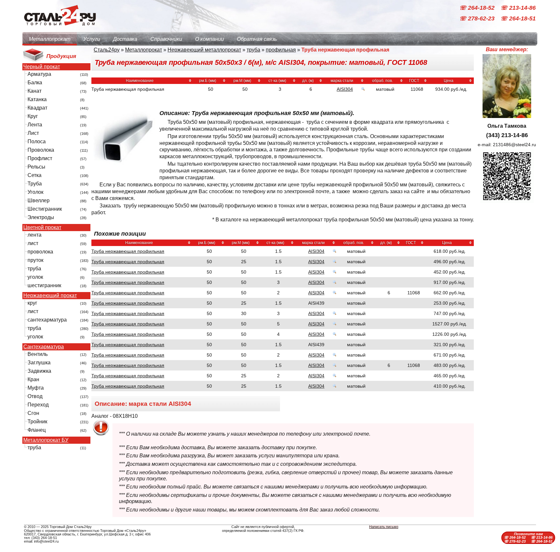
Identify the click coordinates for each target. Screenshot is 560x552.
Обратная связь (257, 39)
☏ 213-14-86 (518, 8)
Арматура (39, 74)
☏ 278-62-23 (477, 19)
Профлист (40, 158)
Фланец (37, 430)
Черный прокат (41, 66)
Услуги (91, 39)
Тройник (37, 421)
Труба (35, 183)
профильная (281, 50)
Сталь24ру (107, 50)
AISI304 (345, 89)
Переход (38, 404)
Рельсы (36, 167)
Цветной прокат (42, 227)
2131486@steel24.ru (514, 144)
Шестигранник (45, 209)
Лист (33, 133)
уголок (35, 277)
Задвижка (39, 371)
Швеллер (39, 200)
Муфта (36, 388)
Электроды (41, 217)
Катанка (37, 99)
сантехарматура (47, 320)
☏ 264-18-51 (518, 19)
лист (33, 243)
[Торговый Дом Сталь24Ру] (59, 29)
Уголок (35, 192)
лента (34, 235)
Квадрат (37, 108)
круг (32, 303)
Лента (35, 124)
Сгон (33, 413)
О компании (209, 39)
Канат (34, 91)
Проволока (41, 150)
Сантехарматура (43, 346)
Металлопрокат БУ (45, 440)
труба (34, 268)
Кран (33, 379)
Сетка (34, 175)
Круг (33, 116)
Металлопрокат (49, 39)
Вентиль (38, 354)
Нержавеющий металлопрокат (204, 50)
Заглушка (39, 362)
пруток (35, 260)
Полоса (37, 141)
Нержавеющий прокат (50, 295)
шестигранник (44, 285)
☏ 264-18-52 (477, 8)
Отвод (35, 396)
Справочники (166, 39)
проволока (40, 251)
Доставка (125, 39)
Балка (35, 82)
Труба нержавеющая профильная (127, 251)
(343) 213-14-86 (507, 135)
